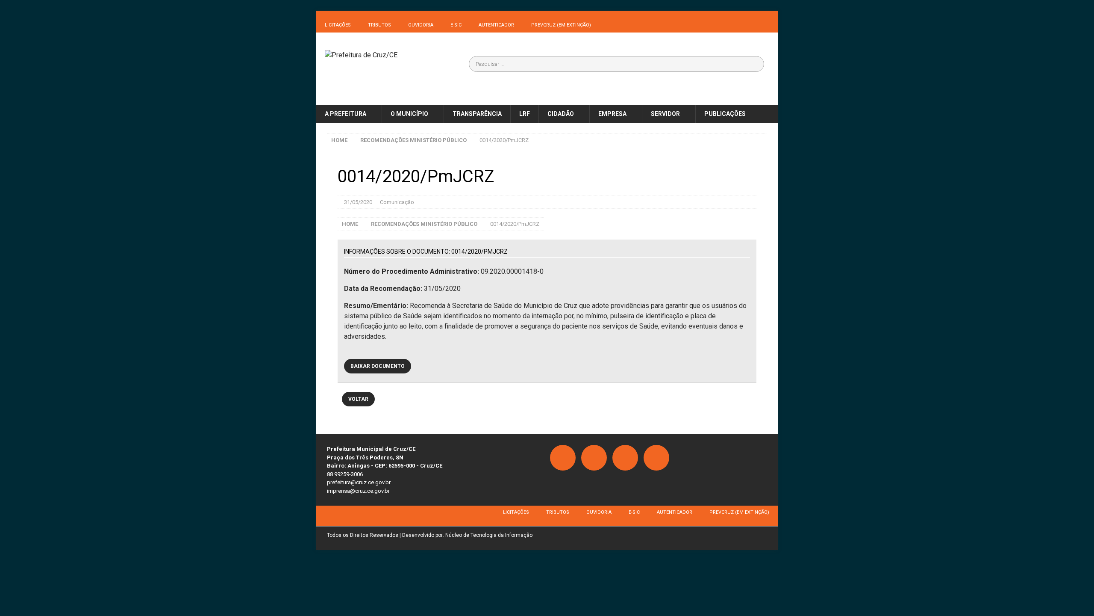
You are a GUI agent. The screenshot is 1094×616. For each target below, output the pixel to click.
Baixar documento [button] (377, 366)
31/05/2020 (358, 202)
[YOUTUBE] (656, 458)
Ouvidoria (420, 25)
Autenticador (496, 25)
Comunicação (397, 202)
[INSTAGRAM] (594, 458)
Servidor (665, 113)
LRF (524, 113)
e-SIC (456, 25)
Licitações (338, 25)
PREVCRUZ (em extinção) (561, 25)
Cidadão (560, 113)
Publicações (725, 113)
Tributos (379, 25)
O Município (409, 113)
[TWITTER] (625, 458)
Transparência (477, 113)
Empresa (612, 113)
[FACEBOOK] (563, 458)
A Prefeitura (345, 113)
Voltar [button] (358, 399)
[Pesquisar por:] (616, 64)
